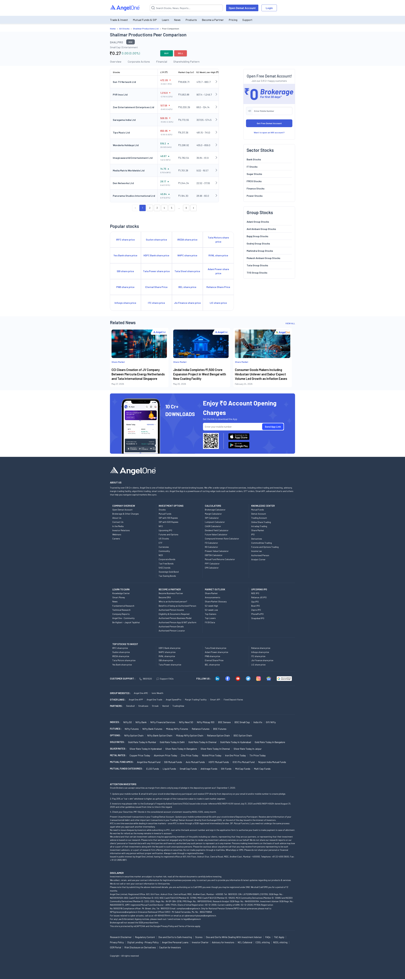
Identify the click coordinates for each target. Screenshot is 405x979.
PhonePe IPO (257, 614)
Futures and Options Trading (265, 547)
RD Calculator (211, 547)
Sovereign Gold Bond (169, 571)
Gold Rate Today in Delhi (172, 742)
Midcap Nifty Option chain (189, 735)
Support (247, 20)
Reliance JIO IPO (259, 597)
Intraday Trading (259, 526)
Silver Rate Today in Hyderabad (146, 748)
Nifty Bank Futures (152, 728)
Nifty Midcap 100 (205, 722)
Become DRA (165, 597)
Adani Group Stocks (258, 221)
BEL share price (212, 664)
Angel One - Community (123, 618)
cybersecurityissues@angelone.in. (200, 915)
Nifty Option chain (133, 735)
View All (290, 323)
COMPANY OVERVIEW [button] (123, 505)
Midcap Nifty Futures (177, 728)
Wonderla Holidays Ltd (126, 145)
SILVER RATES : (118, 748)
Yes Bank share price (122, 664)
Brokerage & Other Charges (125, 513)
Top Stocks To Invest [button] (125, 644)
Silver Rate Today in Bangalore (181, 748)
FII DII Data (210, 622)
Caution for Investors (170, 947)
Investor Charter (200, 942)
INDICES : (115, 722)
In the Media (118, 526)
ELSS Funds (152, 768)
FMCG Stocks (254, 180)
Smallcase (143, 705)
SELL (180, 53)
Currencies (164, 547)
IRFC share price (120, 648)
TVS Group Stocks (257, 272)
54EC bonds (164, 567)
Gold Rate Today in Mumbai (142, 742)
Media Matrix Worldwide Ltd (128, 170)
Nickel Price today (211, 755)
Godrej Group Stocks (258, 243)
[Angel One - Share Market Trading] (125, 8)
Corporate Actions (139, 61)
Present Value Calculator (217, 551)
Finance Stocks (256, 188)
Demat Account (258, 513)
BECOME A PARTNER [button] (170, 589)
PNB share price (212, 656)
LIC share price (258, 664)
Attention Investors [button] (123, 784)
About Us (116, 517)
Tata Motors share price (123, 660)
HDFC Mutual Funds (219, 761)
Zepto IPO (256, 609)
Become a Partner (213, 20)
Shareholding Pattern (186, 61)
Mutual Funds (165, 513)
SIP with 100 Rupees (168, 517)
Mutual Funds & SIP (145, 20)
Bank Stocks (254, 159)
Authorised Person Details (171, 626)
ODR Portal (115, 947)
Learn (165, 20)
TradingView (178, 705)
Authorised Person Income (171, 609)
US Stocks (164, 538)
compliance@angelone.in (188, 908)
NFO (161, 526)
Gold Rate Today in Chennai (202, 742)
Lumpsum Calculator (215, 522)
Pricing (233, 20)
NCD (161, 555)
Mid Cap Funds (242, 768)
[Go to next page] (193, 208)
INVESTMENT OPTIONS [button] (171, 505)
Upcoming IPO (165, 530)
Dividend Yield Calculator (216, 530)
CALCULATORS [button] (213, 505)
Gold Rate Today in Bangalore (270, 742)
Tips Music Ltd (121, 132)
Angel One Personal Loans (175, 942)
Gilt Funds (226, 768)
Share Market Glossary (216, 601)
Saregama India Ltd (124, 119)
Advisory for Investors (223, 942)
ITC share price (258, 656)
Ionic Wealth (157, 693)
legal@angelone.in (192, 919)
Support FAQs (167, 678)
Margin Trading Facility (195, 699)
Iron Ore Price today (235, 755)
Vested (165, 705)
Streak (155, 705)
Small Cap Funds (188, 768)
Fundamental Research (123, 605)
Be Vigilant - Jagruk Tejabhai (126, 622)
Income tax (256, 551)
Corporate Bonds (167, 559)
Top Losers (210, 618)
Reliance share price (260, 648)
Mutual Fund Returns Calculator (220, 559)
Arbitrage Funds (209, 768)
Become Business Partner (171, 593)
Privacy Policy (167, 926)
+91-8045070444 (162, 915)
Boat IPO (255, 605)
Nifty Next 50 (186, 722)
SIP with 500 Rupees (168, 522)
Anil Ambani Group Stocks (261, 228)
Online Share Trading (261, 522)
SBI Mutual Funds (173, 761)
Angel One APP (136, 699)
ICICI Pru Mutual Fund (244, 761)
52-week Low (211, 609)
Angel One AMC (141, 693)
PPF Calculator (212, 563)
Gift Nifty (271, 722)
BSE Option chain (243, 735)
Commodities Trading (261, 542)
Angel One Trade (154, 699)
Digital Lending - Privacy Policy (143, 942)
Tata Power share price (170, 664)
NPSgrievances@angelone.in (123, 912)
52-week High (211, 605)
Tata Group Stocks (257, 265)
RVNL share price (167, 656)
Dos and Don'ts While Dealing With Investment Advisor (234, 937)
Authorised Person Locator (172, 630)
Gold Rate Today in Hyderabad (235, 742)
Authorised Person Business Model (175, 618)
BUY (166, 53)
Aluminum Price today (165, 755)
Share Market (257, 530)
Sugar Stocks (254, 173)
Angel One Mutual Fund (148, 761)
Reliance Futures (200, 728)
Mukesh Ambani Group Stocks (263, 257)
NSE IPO (255, 593)
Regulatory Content (145, 937)
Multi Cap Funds (262, 768)
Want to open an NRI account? (269, 132)
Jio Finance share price (262, 660)
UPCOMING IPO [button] (259, 589)
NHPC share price (167, 652)
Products (191, 20)
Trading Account (259, 517)
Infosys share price (260, 652)
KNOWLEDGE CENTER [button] (263, 505)
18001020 (147, 678)
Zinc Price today (189, 755)
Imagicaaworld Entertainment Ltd (133, 157)
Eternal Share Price (214, 660)
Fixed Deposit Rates (233, 699)
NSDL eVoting (280, 942)
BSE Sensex (224, 722)
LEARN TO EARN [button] (121, 589)
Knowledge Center (121, 593)
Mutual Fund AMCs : (122, 761)
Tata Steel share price (215, 648)
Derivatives (256, 538)
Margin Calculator (213, 513)
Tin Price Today (257, 755)
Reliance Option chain (218, 735)
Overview (115, 61)
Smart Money (118, 597)
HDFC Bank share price (169, 648)
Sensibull (130, 705)
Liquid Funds (169, 768)
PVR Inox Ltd (120, 94)
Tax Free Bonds (166, 563)
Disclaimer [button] (117, 872)
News (177, 20)
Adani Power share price (216, 652)
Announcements (212, 597)
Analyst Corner (258, 559)
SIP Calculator (212, 517)
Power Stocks (255, 195)
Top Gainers (210, 614)
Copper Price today (140, 755)
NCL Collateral (245, 942)
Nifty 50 (127, 722)
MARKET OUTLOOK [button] (215, 589)
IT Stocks (252, 166)
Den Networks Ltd (123, 183)
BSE (131, 42)
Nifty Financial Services (162, 722)
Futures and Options (168, 534)
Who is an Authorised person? (173, 601)
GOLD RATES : (117, 742)
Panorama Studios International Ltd (134, 195)
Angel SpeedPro (173, 699)
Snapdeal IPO (257, 618)
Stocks (162, 509)
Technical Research (121, 609)
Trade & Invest (119, 20)
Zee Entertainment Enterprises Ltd (133, 107)
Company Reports (121, 614)
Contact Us (117, 522)
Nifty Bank (141, 722)
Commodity (164, 551)
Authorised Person (260, 555)
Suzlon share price (121, 652)
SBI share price (166, 660)
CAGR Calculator (213, 526)
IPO (253, 534)
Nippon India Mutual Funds (272, 761)
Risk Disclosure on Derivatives (140, 947)
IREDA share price (120, 656)
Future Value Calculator (216, 534)
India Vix (257, 722)
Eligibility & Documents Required (174, 614)
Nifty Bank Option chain (159, 735)
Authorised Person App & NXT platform (177, 622)
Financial (161, 61)
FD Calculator (211, 542)
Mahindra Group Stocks (260, 250)
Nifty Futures (132, 728)
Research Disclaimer (121, 937)
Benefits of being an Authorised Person (177, 605)
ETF (160, 542)
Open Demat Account (242, 8)
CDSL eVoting (262, 942)
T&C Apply (279, 937)
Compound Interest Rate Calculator (222, 538)
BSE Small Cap (242, 722)
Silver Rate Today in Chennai (215, 748)
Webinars (116, 534)
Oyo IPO (255, 601)
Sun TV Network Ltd (124, 81)
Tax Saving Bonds (167, 575)
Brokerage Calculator (215, 509)
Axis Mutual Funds (195, 761)
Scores (198, 937)
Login (269, 8)
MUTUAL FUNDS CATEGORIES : (126, 768)
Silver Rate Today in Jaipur (248, 748)
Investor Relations (121, 530)
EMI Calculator (212, 567)
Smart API (215, 699)
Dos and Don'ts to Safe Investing (175, 937)
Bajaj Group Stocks (257, 236)
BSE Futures (219, 728)
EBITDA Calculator (213, 555)
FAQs (268, 937)
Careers (116, 538)
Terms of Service (186, 926)
